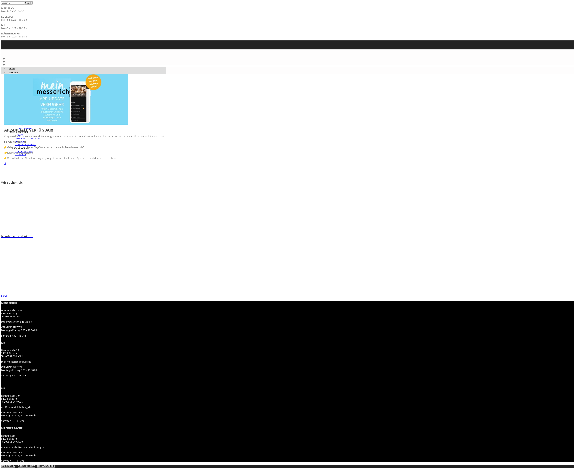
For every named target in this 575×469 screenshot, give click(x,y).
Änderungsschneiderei (27, 138)
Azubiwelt (20, 154)
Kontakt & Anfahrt (25, 144)
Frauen (13, 72)
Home (12, 69)
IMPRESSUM (8, 466)
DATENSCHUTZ (26, 466)
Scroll (4, 295)
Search (28, 3)
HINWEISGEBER (46, 466)
